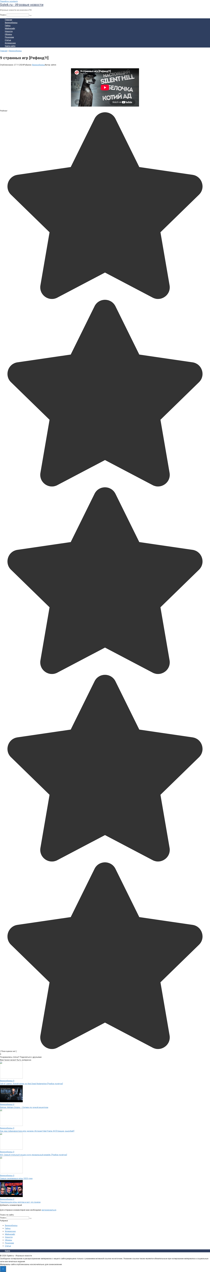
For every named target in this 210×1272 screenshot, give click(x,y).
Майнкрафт (10, 28)
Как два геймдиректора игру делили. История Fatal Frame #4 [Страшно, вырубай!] (37, 1131)
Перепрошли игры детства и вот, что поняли (20, 1202)
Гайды (8, 25)
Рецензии (9, 37)
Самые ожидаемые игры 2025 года (16, 1178)
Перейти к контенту (9, 1)
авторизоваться (49, 1210)
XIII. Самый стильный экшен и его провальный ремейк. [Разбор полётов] (33, 1155)
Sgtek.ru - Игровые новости (21, 5)
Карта (7, 1251)
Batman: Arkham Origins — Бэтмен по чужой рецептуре (24, 1107)
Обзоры (8, 34)
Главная (8, 20)
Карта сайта (10, 46)
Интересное (10, 43)
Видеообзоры (11, 23)
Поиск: (3, 15)
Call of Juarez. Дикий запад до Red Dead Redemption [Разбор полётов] (31, 1084)
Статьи (8, 40)
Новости (9, 31)
